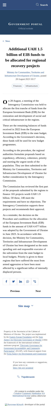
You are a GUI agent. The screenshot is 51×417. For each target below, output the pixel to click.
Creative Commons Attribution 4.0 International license (29, 394)
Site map (24, 306)
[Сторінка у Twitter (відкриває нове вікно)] (18, 383)
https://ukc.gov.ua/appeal (23, 368)
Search (44, 5)
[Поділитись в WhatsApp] (27, 281)
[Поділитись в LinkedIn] (20, 281)
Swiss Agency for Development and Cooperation (26, 354)
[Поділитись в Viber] (34, 281)
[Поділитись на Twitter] (13, 281)
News (7, 41)
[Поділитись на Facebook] (6, 281)
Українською (28, 377)
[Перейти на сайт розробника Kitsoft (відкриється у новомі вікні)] (14, 404)
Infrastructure (32, 86)
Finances (17, 86)
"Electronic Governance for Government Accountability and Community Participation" (23, 348)
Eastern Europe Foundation (20, 337)
